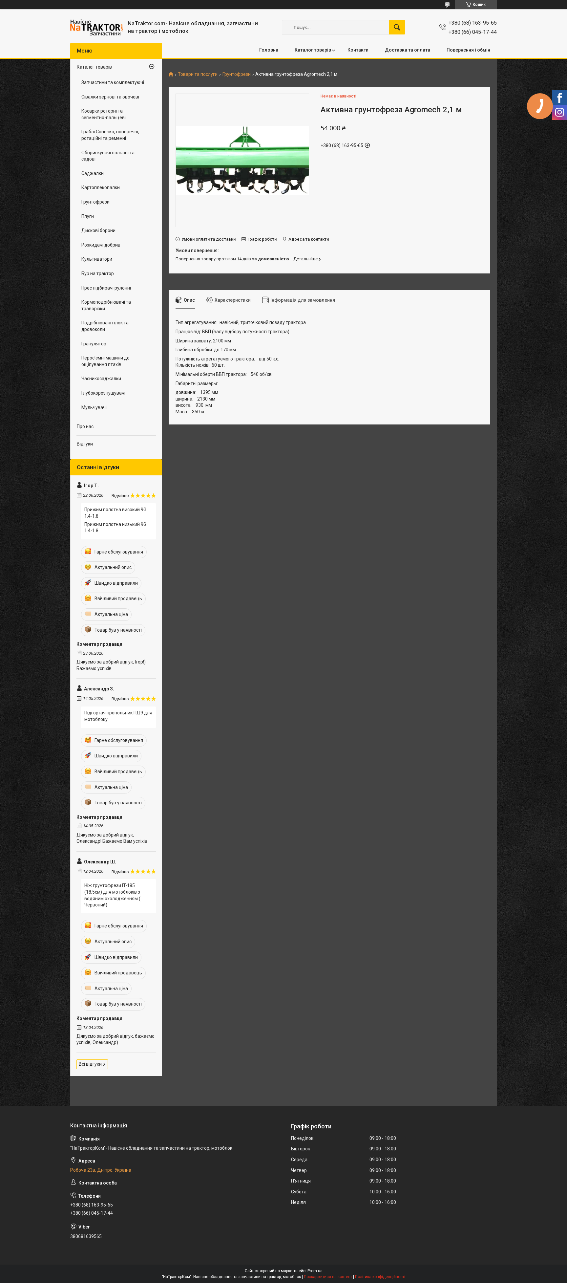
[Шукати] (397, 27)
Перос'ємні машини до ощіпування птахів (105, 361)
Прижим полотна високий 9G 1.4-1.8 (115, 513)
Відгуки (85, 443)
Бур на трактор (97, 273)
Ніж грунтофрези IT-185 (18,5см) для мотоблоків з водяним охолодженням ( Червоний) (112, 895)
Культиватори (96, 259)
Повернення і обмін (468, 50)
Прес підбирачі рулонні (106, 288)
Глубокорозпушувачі (103, 393)
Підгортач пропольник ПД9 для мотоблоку (118, 716)
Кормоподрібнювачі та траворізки (106, 305)
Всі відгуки (90, 1064)
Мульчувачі (94, 407)
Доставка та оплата (407, 50)
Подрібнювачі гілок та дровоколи (105, 326)
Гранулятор (93, 343)
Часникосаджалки (101, 378)
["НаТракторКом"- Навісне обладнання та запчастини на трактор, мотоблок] (96, 27)
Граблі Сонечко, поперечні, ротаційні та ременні (110, 135)
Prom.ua (315, 1271)
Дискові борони (98, 230)
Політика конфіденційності (380, 1276)
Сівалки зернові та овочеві (110, 96)
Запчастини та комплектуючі (112, 82)
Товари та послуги (198, 74)
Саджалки (92, 173)
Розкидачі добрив (100, 245)
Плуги (87, 216)
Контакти (357, 50)
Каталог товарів (313, 50)
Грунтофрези (236, 74)
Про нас (85, 426)
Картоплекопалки (100, 187)
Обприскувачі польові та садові (108, 156)
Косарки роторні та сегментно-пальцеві (103, 114)
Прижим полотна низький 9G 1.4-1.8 (115, 527)
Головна (268, 50)
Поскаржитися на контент (328, 1276)
